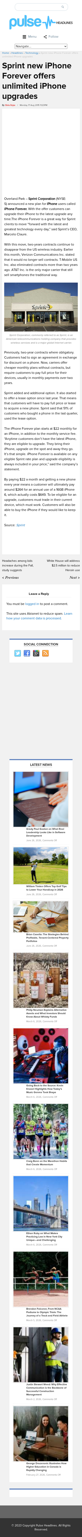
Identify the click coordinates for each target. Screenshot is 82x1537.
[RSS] (45, 653)
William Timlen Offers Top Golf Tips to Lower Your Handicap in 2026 (46, 888)
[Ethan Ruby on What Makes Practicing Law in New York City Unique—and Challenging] (41, 1203)
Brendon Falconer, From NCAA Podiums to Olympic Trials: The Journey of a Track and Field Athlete (47, 1312)
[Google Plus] (36, 653)
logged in (32, 604)
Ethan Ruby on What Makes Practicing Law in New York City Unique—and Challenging (44, 1237)
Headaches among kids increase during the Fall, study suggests (17, 565)
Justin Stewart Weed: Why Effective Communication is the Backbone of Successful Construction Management (46, 1389)
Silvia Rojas (10, 105)
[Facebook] (26, 653)
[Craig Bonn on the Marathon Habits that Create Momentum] (41, 1131)
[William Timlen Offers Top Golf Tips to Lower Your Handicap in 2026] (41, 865)
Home (5, 53)
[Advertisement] (41, 151)
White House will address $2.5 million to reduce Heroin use (63, 565)
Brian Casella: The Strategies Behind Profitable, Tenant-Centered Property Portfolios (47, 938)
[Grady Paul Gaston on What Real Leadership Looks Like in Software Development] (41, 799)
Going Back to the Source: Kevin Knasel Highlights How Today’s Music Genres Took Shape (44, 1089)
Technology (31, 53)
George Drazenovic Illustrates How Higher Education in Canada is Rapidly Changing (46, 1467)
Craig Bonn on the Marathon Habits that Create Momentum (46, 1163)
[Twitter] (17, 653)
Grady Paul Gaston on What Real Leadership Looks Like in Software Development (45, 832)
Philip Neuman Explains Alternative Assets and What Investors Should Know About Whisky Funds (46, 1013)
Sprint (20, 525)
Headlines (17, 53)
